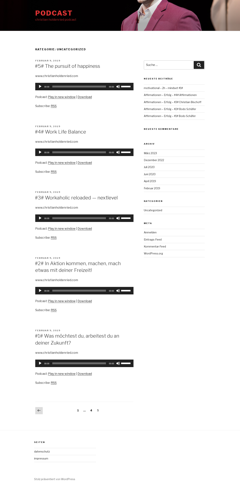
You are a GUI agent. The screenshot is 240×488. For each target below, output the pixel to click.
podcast (54, 13)
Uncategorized (153, 210)
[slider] (126, 86)
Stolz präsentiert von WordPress (54, 479)
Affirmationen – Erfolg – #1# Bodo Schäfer (170, 116)
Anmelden (150, 232)
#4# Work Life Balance (60, 132)
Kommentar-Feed (155, 246)
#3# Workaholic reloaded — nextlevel (76, 198)
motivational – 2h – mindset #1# (163, 88)
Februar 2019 (152, 188)
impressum (41, 458)
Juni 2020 (150, 174)
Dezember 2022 (154, 160)
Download (85, 97)
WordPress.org (153, 253)
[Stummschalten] (118, 86)
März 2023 (150, 153)
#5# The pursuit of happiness (67, 66)
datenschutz (42, 451)
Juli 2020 (149, 167)
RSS (54, 106)
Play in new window (62, 97)
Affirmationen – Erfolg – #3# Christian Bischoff (172, 102)
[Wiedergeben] (40, 86)
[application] (84, 86)
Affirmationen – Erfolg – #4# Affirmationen (170, 95)
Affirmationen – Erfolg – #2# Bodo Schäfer (170, 109)
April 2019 (150, 181)
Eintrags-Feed (153, 239)
